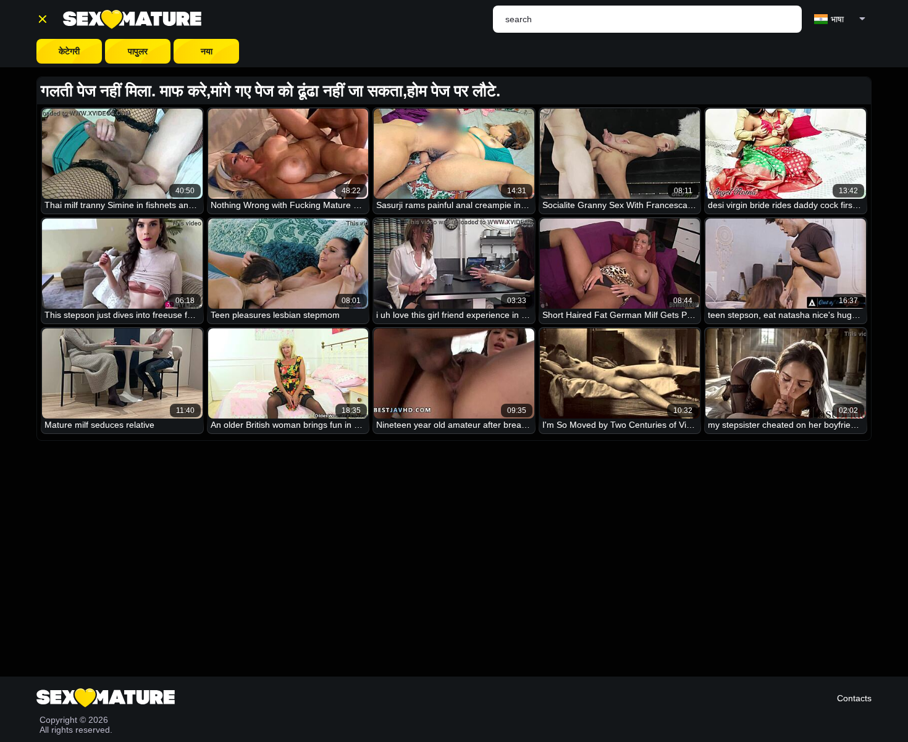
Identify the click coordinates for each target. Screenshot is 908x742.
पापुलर (138, 51)
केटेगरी (69, 51)
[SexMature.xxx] (132, 19)
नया (206, 51)
